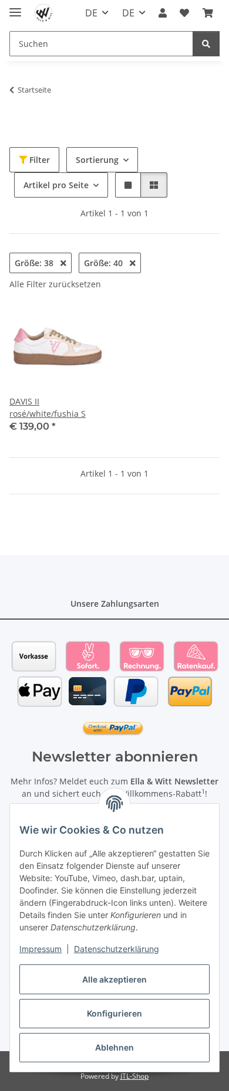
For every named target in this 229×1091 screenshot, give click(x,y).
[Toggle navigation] (15, 7)
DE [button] (91, 12)
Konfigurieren (114, 1013)
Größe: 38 (35, 262)
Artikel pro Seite (56, 185)
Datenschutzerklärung (116, 949)
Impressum (40, 949)
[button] (162, 13)
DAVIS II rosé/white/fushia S (47, 407)
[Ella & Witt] (44, 13)
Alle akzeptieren (114, 979)
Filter (38, 159)
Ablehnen (114, 1047)
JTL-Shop (134, 1076)
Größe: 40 (104, 262)
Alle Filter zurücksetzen (55, 284)
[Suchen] (206, 43)
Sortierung (97, 159)
